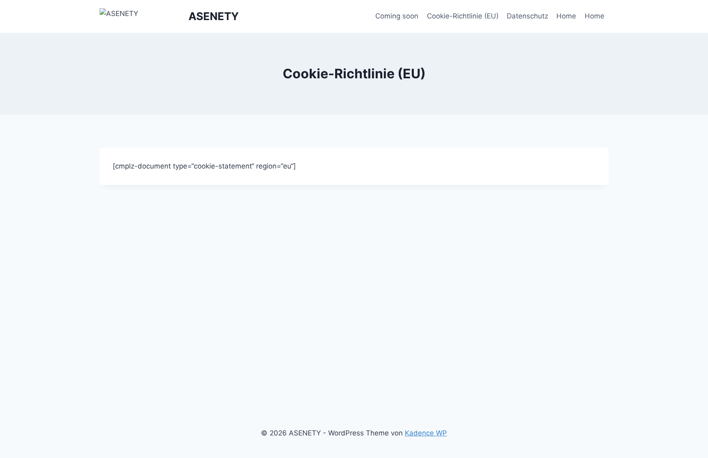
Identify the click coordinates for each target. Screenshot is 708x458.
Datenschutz (527, 16)
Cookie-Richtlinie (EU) (463, 16)
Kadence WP (426, 433)
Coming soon (396, 16)
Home (566, 16)
